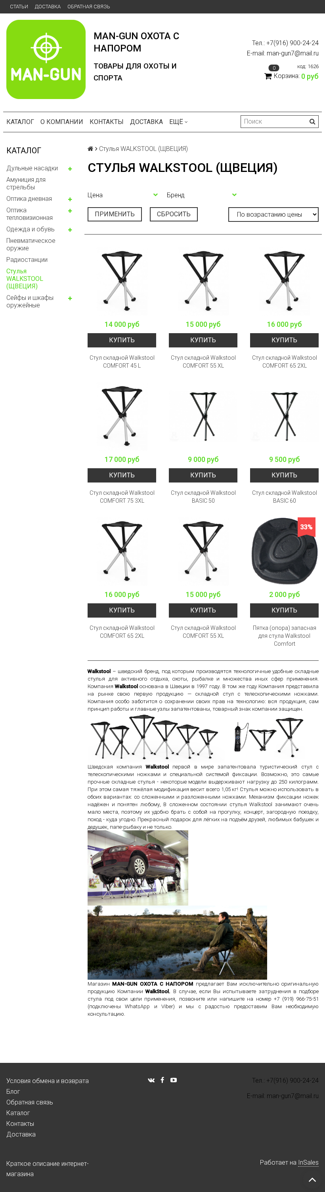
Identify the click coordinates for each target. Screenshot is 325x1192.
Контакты (107, 122)
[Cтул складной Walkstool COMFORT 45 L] (122, 281)
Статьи (19, 7)
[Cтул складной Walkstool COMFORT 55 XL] (203, 281)
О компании (61, 122)
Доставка (48, 7)
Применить (115, 214)
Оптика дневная (29, 198)
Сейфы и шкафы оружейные (30, 301)
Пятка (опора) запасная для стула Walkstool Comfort (284, 636)
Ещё (176, 122)
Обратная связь (88, 7)
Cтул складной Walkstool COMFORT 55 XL (203, 362)
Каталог (20, 122)
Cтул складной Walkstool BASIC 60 (284, 497)
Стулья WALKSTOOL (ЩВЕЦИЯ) (24, 278)
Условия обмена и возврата (47, 1081)
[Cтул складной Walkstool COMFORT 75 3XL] (122, 416)
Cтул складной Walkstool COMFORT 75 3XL (122, 497)
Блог (13, 1091)
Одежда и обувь (30, 229)
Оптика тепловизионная (29, 213)
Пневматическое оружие (30, 244)
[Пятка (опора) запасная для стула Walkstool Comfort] (284, 551)
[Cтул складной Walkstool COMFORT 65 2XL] (284, 281)
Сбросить (174, 214)
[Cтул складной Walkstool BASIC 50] (203, 416)
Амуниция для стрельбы (26, 183)
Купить (122, 340)
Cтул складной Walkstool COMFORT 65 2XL (284, 362)
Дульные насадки (32, 168)
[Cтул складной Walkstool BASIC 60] (284, 416)
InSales (308, 1162)
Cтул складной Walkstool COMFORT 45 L (122, 362)
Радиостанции (27, 259)
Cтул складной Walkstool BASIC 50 (203, 497)
